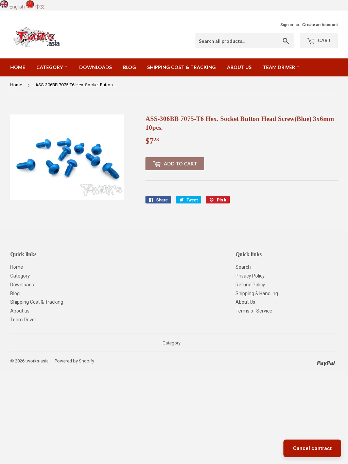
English (17, 7)
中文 (40, 7)
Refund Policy (250, 284)
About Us (245, 302)
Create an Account (320, 24)
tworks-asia (37, 360)
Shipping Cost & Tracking (181, 67)
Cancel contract (312, 448)
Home (17, 67)
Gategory (171, 342)
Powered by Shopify (74, 360)
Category (50, 67)
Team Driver (279, 67)
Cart (324, 40)
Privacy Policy (250, 276)
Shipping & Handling (257, 293)
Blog (129, 67)
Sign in (286, 24)
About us (239, 67)
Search (243, 267)
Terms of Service (254, 311)
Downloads (95, 67)
